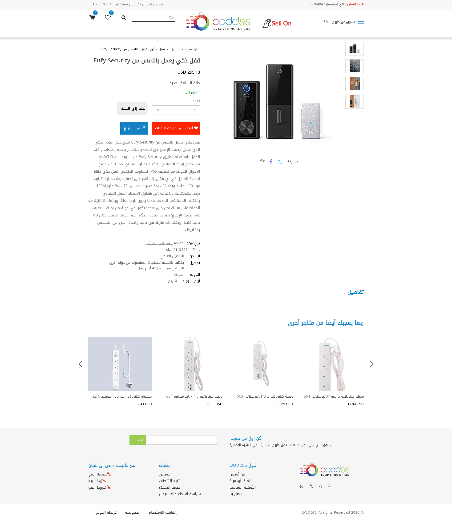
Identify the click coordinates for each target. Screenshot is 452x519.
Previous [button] (81, 364)
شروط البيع (97, 487)
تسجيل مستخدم (127, 4)
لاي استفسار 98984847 (337, 4)
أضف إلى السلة (134, 108)
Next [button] (371, 364)
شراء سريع (133, 128)
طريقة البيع (97, 474)
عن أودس (237, 474)
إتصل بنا (236, 494)
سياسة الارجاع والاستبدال (180, 494)
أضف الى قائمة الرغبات (174, 128)
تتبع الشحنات (169, 480)
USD (107, 4)
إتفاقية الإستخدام (163, 512)
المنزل (175, 49)
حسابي (164, 474)
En (95, 4)
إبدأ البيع (95, 480)
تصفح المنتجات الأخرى (158, 243)
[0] (108, 17)
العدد (196, 101)
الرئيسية (191, 49)
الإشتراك (138, 440)
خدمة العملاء (169, 487)
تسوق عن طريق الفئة (340, 22)
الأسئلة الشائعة (243, 487)
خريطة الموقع (106, 512)
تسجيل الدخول (152, 4)
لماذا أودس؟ (240, 480)
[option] (120, 372)
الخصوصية (133, 512)
